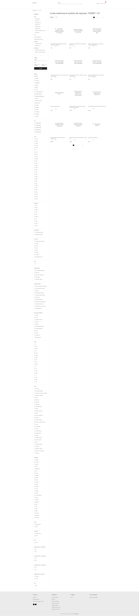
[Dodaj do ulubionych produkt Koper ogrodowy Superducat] (104, 114)
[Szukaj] (46, 60)
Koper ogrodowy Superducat (92, 137)
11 (103, 17)
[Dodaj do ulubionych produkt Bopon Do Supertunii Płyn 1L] (67, 83)
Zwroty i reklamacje (55, 601)
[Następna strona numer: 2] (105, 17)
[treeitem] (40, 17)
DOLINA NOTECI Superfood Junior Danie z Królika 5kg (78, 138)
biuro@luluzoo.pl (36, 599)
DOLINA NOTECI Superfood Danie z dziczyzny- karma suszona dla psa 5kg (77, 107)
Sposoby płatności (55, 597)
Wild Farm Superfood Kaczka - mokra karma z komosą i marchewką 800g (95, 44)
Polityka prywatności (55, 603)
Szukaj (40, 68)
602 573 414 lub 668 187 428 (38, 601)
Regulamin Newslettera (56, 609)
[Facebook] (34, 604)
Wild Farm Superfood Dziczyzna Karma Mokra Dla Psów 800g (77, 44)
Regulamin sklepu (55, 605)
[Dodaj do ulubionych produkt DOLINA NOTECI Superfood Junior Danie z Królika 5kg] (85, 114)
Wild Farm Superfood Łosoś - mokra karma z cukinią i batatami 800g (78, 76)
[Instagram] (35, 604)
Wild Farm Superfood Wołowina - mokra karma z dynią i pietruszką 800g (96, 76)
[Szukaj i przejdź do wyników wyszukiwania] (81, 3)
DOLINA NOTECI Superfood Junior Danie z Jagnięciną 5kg (58, 138)
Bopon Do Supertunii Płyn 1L (55, 106)
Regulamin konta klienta (56, 607)
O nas (72, 597)
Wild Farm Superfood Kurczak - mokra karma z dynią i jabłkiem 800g (59, 76)
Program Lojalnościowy (93, 597)
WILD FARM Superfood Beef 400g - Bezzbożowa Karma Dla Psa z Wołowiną (59, 44)
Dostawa (53, 599)
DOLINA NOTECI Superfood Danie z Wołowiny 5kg (96, 106)
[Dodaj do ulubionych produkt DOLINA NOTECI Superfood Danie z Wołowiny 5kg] (104, 83)
